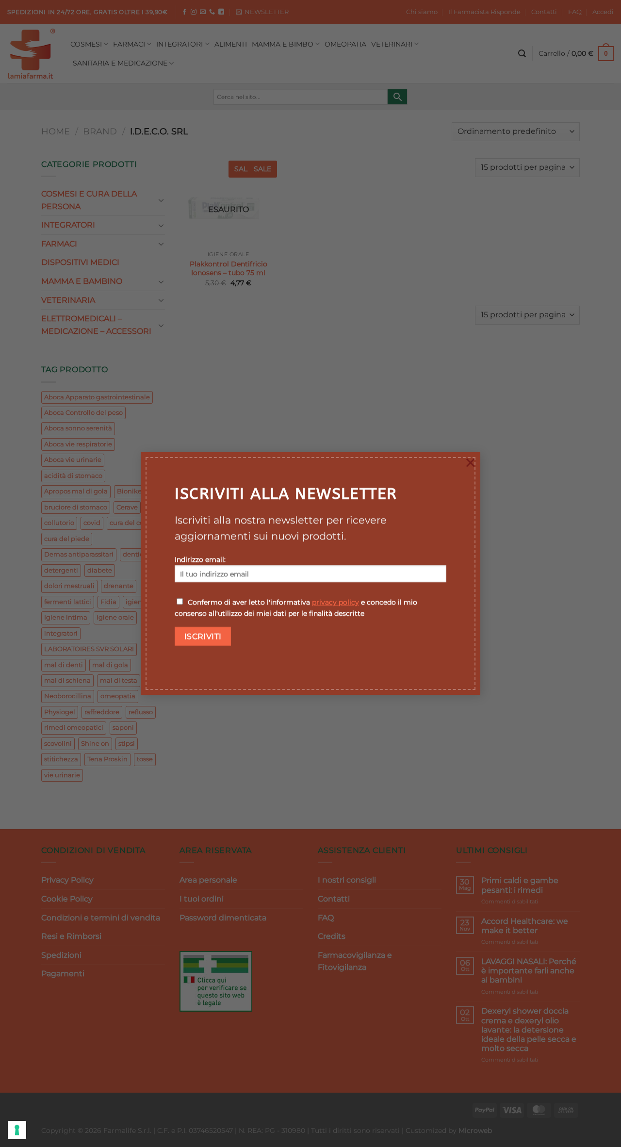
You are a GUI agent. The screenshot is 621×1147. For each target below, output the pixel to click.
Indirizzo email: (200, 559)
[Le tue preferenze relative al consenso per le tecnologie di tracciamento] (17, 1130)
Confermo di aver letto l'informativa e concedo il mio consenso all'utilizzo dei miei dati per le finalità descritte (296, 608)
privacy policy (335, 602)
